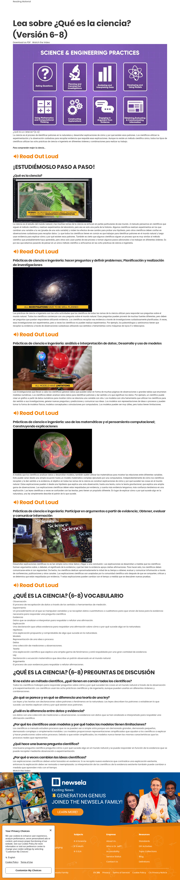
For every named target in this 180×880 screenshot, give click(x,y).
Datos (16, 642)
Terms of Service (121, 873)
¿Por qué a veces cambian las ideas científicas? (49, 757)
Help (165, 12)
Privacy (106, 873)
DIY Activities (145, 846)
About (146, 12)
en (94, 873)
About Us (111, 841)
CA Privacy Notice (158, 873)
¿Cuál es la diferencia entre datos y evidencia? (49, 711)
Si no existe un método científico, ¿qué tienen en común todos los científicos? (72, 681)
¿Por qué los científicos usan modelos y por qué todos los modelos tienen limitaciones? (79, 724)
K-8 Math (78, 846)
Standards (134, 12)
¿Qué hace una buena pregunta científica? (46, 744)
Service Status (113, 857)
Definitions (144, 862)
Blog (141, 857)
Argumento (19, 661)
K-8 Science (80, 841)
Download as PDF (22, 42)
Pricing (156, 12)
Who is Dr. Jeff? (114, 846)
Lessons (120, 12)
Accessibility (112, 851)
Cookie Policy (139, 873)
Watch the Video (41, 42)
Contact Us (112, 862)
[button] (120, 851)
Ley (14, 655)
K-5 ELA (77, 851)
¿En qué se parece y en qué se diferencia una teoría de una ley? (61, 697)
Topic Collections (148, 851)
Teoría (16, 649)
